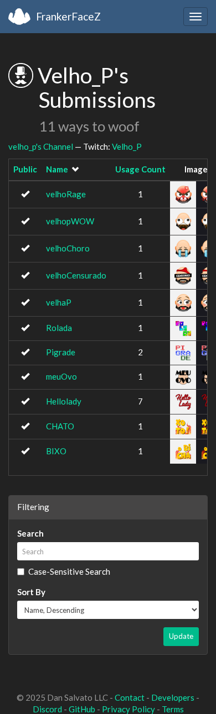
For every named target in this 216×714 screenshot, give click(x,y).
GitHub (82, 709)
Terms (173, 709)
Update (181, 636)
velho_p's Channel (40, 146)
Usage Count (140, 169)
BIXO (56, 451)
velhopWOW (70, 221)
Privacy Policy (128, 709)
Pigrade (60, 352)
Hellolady (63, 401)
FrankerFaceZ (68, 16)
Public (25, 169)
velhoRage (66, 194)
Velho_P (127, 146)
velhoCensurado (76, 275)
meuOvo (61, 376)
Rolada (59, 328)
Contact (130, 697)
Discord (47, 709)
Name (57, 169)
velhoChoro (68, 248)
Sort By (31, 592)
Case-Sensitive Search (69, 571)
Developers (172, 697)
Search (30, 533)
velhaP (58, 302)
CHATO (60, 426)
